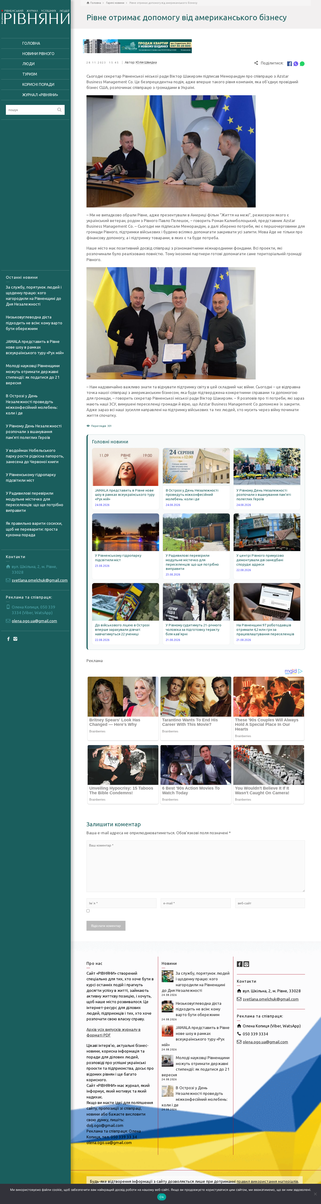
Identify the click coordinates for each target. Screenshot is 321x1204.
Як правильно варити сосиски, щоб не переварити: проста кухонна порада (34, 529)
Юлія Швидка (146, 62)
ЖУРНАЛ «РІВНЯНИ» (40, 95)
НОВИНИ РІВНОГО (38, 54)
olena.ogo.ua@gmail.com (34, 621)
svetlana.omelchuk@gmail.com (40, 580)
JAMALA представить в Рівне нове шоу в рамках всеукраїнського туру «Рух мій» (35, 347)
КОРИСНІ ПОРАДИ (38, 84)
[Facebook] (9, 638)
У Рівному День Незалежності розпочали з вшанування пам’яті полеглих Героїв (34, 432)
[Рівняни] (35, 16)
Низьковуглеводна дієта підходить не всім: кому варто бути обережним (34, 323)
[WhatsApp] (302, 63)
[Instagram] (15, 638)
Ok (162, 1197)
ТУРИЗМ (29, 74)
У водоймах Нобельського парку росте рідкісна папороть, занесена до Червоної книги (35, 456)
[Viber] (296, 63)
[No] (315, 1194)
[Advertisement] (35, 195)
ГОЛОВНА (31, 43)
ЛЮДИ (28, 64)
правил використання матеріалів (267, 1181)
